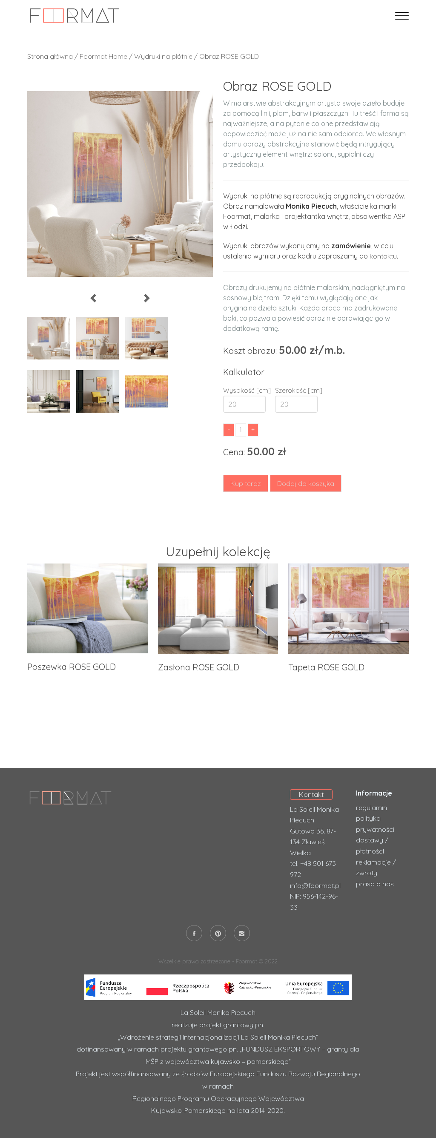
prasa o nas (375, 883)
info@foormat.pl (315, 885)
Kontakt (311, 794)
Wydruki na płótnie (164, 56)
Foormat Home (103, 56)
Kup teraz (245, 483)
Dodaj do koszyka (305, 483)
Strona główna (50, 56)
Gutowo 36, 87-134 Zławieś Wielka (313, 842)
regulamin (371, 807)
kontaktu (383, 256)
